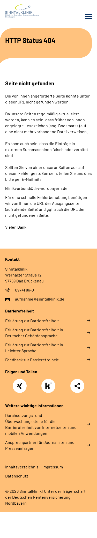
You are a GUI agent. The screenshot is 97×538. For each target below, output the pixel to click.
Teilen (77, 386)
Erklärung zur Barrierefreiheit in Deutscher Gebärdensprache (34, 332)
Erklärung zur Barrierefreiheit (32, 320)
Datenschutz (16, 475)
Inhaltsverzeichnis (22, 466)
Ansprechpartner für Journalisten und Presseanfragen (39, 445)
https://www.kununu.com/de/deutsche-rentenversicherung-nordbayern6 (49, 387)
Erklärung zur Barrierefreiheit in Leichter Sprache (34, 347)
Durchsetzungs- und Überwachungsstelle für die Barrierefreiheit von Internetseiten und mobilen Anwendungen (41, 424)
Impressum (52, 466)
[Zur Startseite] (25, 11)
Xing (20, 383)
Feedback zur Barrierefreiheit (32, 359)
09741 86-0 (24, 289)
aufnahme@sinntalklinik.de (39, 298)
